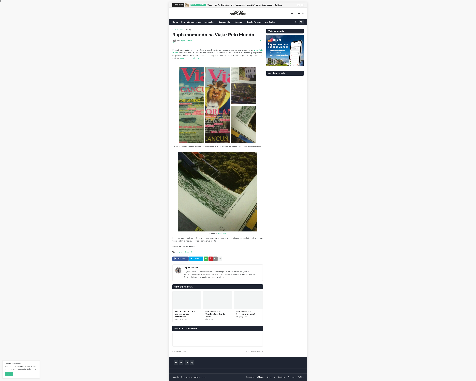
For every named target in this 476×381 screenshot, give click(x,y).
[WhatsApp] (206, 259)
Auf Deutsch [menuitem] (270, 22)
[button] (298, 5)
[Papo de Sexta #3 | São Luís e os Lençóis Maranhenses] (187, 300)
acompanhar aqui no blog (190, 58)
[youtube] (299, 13)
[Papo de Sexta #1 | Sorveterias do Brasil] (248, 300)
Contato (281, 377)
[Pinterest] (210, 259)
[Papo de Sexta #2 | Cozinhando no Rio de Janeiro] (217, 300)
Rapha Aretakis (191, 268)
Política (301, 377)
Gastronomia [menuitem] (224, 22)
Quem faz (271, 377)
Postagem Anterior (181, 351)
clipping (188, 29)
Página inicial (177, 29)
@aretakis (222, 233)
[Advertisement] (285, 138)
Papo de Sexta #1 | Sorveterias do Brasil (245, 312)
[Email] (215, 259)
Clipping (291, 377)
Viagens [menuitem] (238, 22)
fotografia (189, 252)
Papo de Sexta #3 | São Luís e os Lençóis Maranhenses (185, 314)
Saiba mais (31, 369)
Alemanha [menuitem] (209, 22)
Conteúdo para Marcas (255, 377)
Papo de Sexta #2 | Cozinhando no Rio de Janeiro (215, 314)
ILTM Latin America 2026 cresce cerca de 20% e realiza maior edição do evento (242, 5)
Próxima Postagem (253, 351)
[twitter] (292, 13)
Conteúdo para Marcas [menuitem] (191, 22)
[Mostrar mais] (220, 259)
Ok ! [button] (8, 374)
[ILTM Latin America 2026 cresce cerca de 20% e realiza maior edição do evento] (187, 5)
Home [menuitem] (175, 22)
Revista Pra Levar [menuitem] (254, 22)
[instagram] (295, 13)
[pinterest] (303, 13)
